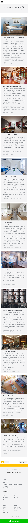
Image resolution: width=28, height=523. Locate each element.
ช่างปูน (4, 510)
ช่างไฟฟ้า (5, 505)
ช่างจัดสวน (5, 512)
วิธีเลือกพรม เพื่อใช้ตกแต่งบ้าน (9, 435)
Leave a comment (17, 57)
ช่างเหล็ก (5, 509)
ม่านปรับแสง (5, 497)
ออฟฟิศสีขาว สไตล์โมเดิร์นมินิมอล (10, 177)
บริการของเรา (6, 503)
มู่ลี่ (3, 499)
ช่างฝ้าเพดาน (17, 507)
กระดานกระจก (6, 494)
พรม (5, 438)
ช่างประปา (16, 505)
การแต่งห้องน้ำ (15, 109)
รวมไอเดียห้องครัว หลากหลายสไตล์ (10, 270)
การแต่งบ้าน (13, 59)
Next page (22, 462)
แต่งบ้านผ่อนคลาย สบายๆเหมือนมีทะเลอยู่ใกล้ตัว (13, 37)
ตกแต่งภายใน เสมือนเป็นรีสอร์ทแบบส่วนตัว (12, 86)
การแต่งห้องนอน (7, 60)
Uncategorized (7, 59)
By (8, 64)
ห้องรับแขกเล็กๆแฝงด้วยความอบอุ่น (10, 396)
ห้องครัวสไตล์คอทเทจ (7, 222)
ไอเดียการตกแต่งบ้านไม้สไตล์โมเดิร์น (10, 351)
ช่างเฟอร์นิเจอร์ (17, 509)
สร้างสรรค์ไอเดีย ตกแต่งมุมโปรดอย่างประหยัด (13, 310)
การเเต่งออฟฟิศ (7, 200)
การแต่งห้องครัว (20, 59)
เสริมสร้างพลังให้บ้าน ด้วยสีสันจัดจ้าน (11, 135)
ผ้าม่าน (15, 495)
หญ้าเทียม (16, 494)
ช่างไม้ (4, 507)
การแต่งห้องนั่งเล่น (16, 60)
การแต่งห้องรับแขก (15, 414)
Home (7, 10)
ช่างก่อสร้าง (16, 510)
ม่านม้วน (16, 497)
